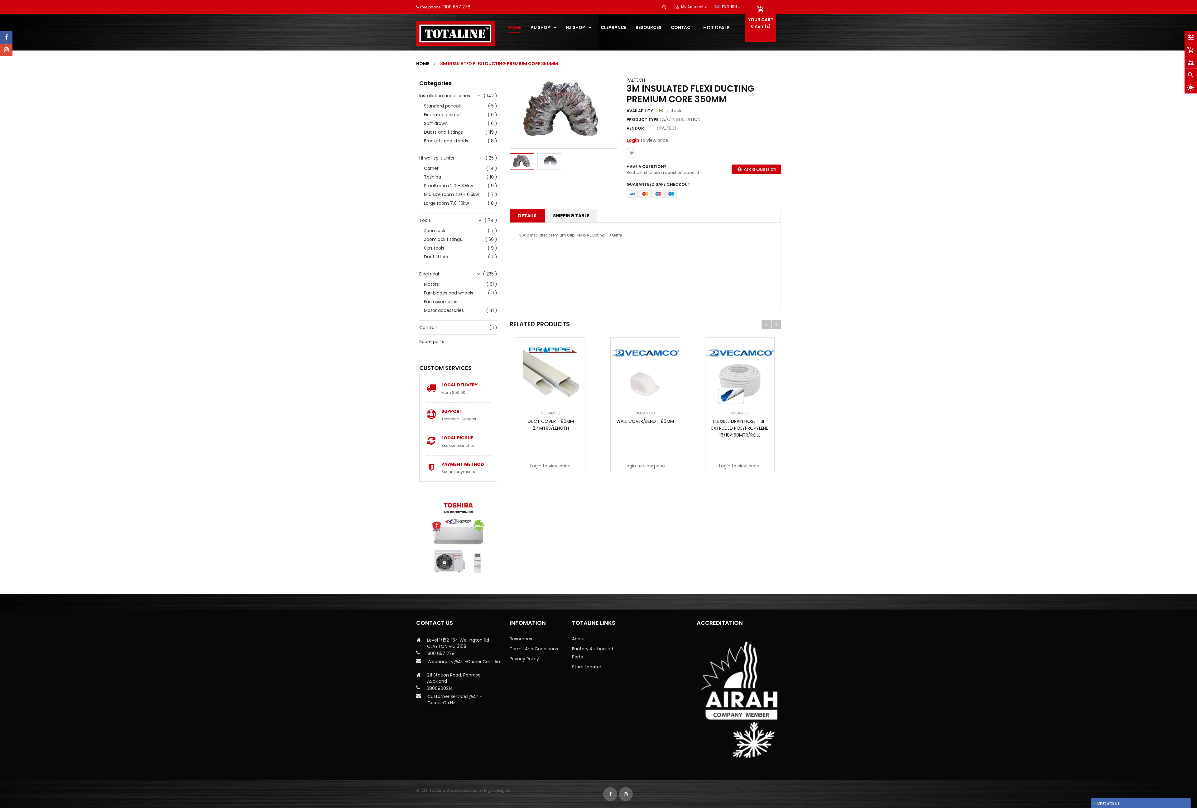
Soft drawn (436, 123)
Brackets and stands (446, 141)
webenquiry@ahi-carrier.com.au (463, 661)
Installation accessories (444, 96)
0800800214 (439, 688)
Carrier (431, 168)
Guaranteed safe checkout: (659, 184)
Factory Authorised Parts (592, 653)
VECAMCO (550, 413)
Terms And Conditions (534, 649)
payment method (462, 464)
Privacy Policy (524, 659)
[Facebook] (6, 37)
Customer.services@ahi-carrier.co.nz (454, 699)
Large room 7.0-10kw (446, 203)
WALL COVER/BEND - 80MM (645, 421)
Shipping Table (571, 216)
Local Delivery (459, 385)
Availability (640, 111)
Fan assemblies (440, 302)
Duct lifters (436, 257)
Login (633, 140)
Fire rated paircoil (442, 115)
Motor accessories (444, 310)
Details (527, 216)
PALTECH (636, 80)
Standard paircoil (442, 106)
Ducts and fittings (443, 132)
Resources (521, 639)
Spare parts (431, 341)
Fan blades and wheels (448, 293)
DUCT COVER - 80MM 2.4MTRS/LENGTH (551, 424)
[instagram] (6, 50)
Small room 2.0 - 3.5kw (448, 186)
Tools (425, 220)
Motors (431, 284)
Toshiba (432, 177)
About (578, 639)
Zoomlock (434, 230)
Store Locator (586, 667)
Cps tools (434, 248)
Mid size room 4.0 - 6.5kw (451, 194)
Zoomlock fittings (443, 239)
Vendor (635, 128)
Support (452, 411)
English (730, 6)
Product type (642, 119)
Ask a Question (759, 169)
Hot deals (716, 27)
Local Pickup (457, 438)
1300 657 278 (456, 7)
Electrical (429, 274)
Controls (428, 327)
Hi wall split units (436, 158)
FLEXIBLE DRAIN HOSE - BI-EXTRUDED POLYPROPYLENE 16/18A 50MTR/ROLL (739, 428)
